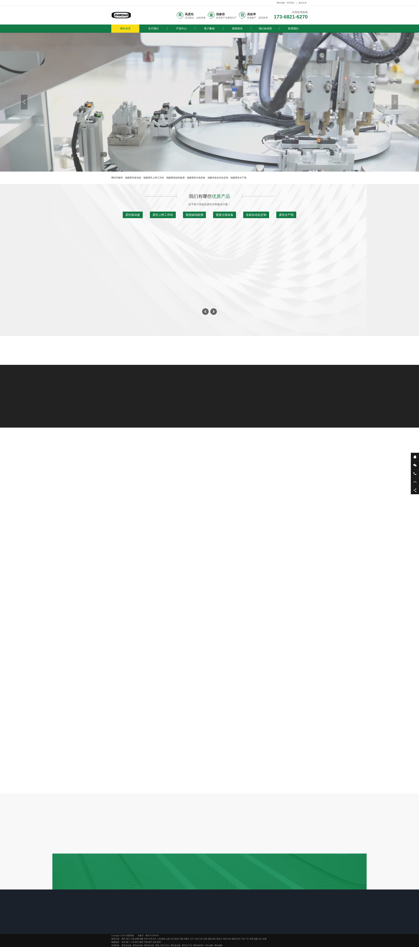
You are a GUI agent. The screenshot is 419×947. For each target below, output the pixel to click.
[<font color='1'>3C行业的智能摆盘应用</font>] (142, 501)
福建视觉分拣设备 (196, 177)
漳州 (124, 942)
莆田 (141, 942)
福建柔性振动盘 (133, 177)
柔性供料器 (198, 945)
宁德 (146, 942)
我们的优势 (265, 28)
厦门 (128, 942)
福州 (159, 942)
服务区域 (302, 3)
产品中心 (181, 28)
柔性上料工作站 (163, 214)
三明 (132, 942)
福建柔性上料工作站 (153, 177)
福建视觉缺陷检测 (175, 177)
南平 (150, 942)
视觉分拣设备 (224, 214)
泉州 (137, 942)
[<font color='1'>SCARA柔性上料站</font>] (276, 548)
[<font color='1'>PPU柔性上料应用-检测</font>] (209, 501)
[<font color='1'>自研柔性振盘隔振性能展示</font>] (142, 548)
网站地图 (280, 3)
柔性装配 (212, 474)
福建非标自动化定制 (218, 177)
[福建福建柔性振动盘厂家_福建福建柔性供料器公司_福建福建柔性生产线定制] (121, 15)
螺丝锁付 (237, 474)
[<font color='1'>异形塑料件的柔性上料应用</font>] (276, 501)
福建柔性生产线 (238, 177)
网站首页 (125, 28)
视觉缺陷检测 (194, 214)
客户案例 (209, 28)
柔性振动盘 (132, 214)
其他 (258, 474)
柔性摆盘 (188, 474)
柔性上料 (164, 474)
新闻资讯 (237, 28)
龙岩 (154, 942)
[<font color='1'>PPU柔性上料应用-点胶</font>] (209, 548)
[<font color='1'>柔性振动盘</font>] (148, 694)
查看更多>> (209, 585)
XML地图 (209, 945)
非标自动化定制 (256, 214)
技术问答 (208, 655)
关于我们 (153, 28)
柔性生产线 (286, 214)
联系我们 (291, 3)
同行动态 (189, 924)
